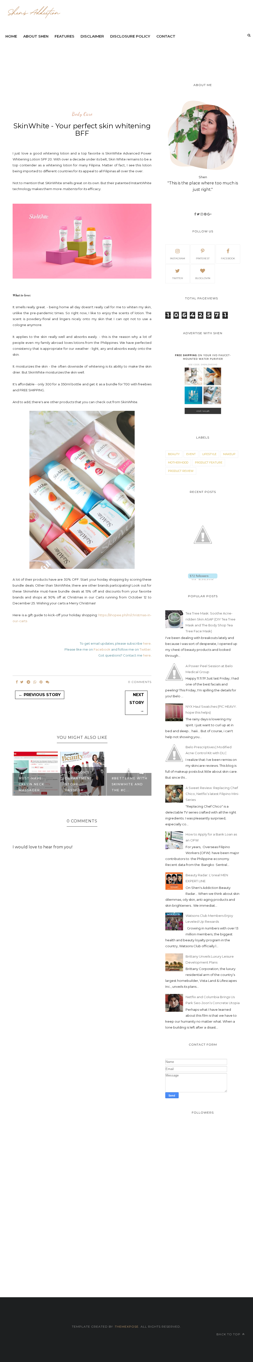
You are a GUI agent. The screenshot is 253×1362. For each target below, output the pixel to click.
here (147, 643)
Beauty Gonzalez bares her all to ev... (130, 784)
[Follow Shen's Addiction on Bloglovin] (202, 579)
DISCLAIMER (92, 36)
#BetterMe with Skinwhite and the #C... (83, 784)
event (191, 454)
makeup (229, 454)
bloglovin (202, 278)
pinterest (203, 258)
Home (11, 36)
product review (180, 471)
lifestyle (209, 454)
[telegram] (28, 682)
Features (64, 36)
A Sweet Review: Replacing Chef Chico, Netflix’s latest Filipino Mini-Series (212, 794)
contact (165, 36)
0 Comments (139, 682)
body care (82, 114)
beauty (174, 454)
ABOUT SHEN (35, 36)
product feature (208, 462)
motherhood (178, 462)
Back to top (228, 1334)
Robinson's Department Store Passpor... (32, 781)
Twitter (145, 649)
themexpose (127, 1326)
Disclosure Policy (130, 36)
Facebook (102, 649)
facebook (228, 258)
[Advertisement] (122, 55)
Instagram (177, 258)
